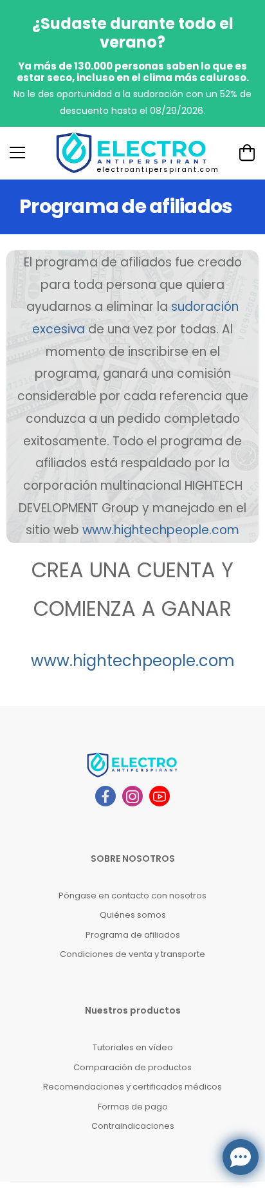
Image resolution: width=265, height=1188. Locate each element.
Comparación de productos (132, 1067)
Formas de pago (133, 1106)
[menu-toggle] (17, 152)
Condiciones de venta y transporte (132, 954)
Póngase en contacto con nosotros (132, 895)
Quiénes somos (133, 915)
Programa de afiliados (133, 935)
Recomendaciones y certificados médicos (132, 1087)
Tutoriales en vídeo (133, 1047)
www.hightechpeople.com (133, 660)
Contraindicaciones (132, 1126)
